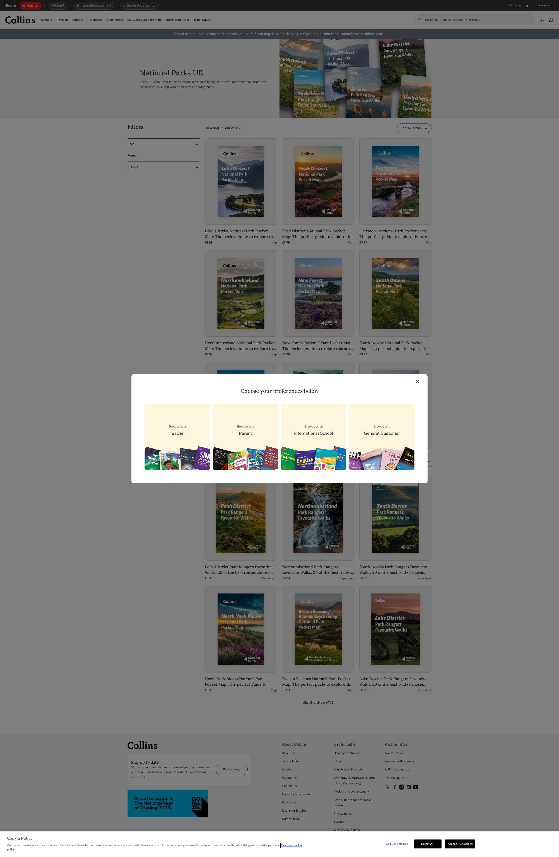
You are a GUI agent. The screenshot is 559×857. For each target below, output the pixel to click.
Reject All (427, 844)
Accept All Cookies (460, 844)
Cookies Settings (397, 844)
